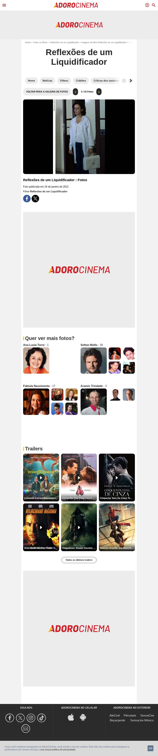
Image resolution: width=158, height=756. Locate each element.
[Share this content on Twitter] (35, 198)
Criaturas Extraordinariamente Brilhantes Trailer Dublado (41, 498)
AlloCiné (114, 715)
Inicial (27, 42)
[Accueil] (76, 5)
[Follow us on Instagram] (31, 718)
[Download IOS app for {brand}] (73, 717)
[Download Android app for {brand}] (85, 717)
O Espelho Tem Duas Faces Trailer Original (79, 498)
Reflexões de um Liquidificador (64, 42)
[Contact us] (26, 728)
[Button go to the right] (130, 80)
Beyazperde (117, 720)
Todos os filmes (40, 42)
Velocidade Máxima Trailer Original (41, 548)
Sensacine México (142, 720)
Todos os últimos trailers (79, 560)
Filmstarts (130, 715)
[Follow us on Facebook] (10, 718)
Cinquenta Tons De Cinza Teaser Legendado (117, 498)
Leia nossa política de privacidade (58, 749)
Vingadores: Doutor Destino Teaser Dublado (79, 548)
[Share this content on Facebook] (27, 198)
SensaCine (147, 715)
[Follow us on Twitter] (21, 718)
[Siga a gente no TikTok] (42, 718)
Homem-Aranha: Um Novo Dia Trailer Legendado (117, 548)
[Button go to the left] (124, 80)
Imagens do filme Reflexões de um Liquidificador (104, 42)
